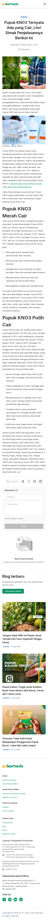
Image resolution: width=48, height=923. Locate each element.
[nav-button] (44, 4)
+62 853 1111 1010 (11, 869)
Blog (4, 826)
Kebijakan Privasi (8, 834)
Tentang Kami (7, 823)
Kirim (25, 526)
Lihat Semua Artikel (13, 591)
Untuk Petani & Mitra (10, 784)
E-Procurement (8, 811)
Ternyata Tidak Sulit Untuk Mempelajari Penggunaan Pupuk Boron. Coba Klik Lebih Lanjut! (20, 742)
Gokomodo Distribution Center (14, 794)
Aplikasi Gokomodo (9, 797)
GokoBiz (5, 807)
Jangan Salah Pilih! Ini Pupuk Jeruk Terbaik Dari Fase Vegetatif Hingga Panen (22, 639)
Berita (4, 830)
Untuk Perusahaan (9, 780)
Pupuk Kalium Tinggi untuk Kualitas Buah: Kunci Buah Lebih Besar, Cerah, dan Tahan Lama (23, 690)
